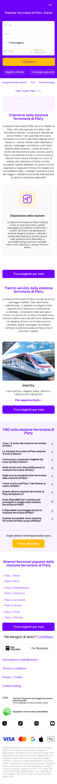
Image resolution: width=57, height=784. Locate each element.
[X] (4, 723)
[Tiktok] (20, 723)
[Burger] (50, 4)
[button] (28, 42)
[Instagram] (36, 723)
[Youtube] (52, 723)
